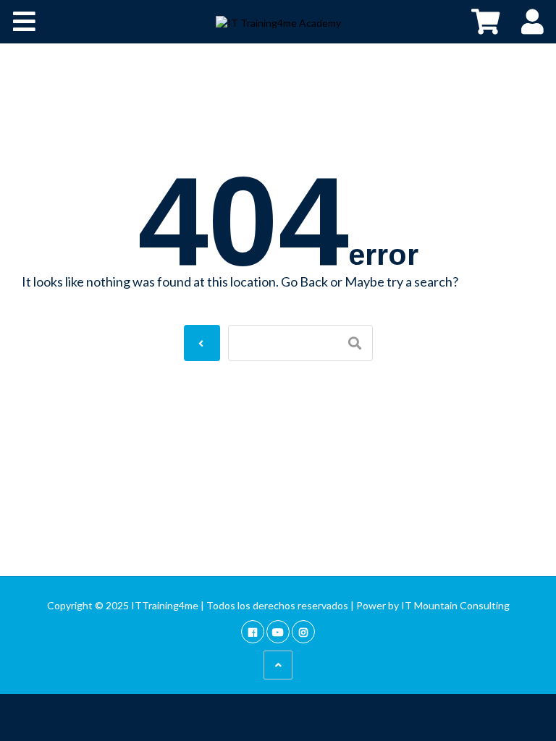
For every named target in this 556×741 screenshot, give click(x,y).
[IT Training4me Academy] (278, 21)
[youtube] (278, 631)
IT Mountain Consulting (455, 605)
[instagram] (303, 631)
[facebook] (252, 631)
